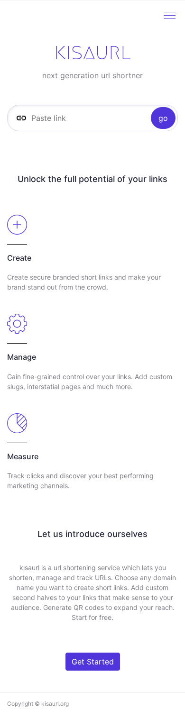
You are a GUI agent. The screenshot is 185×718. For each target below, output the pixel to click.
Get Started (93, 661)
